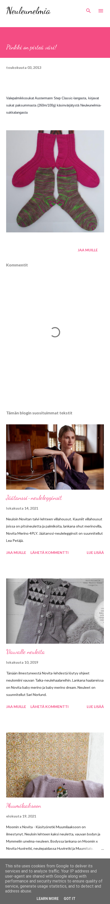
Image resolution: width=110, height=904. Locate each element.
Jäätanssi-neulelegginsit (34, 497)
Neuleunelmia (28, 10)
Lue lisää (95, 552)
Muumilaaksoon (23, 805)
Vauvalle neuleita (25, 651)
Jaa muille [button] (88, 250)
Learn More (48, 899)
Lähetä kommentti (49, 552)
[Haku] (88, 9)
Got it (69, 899)
